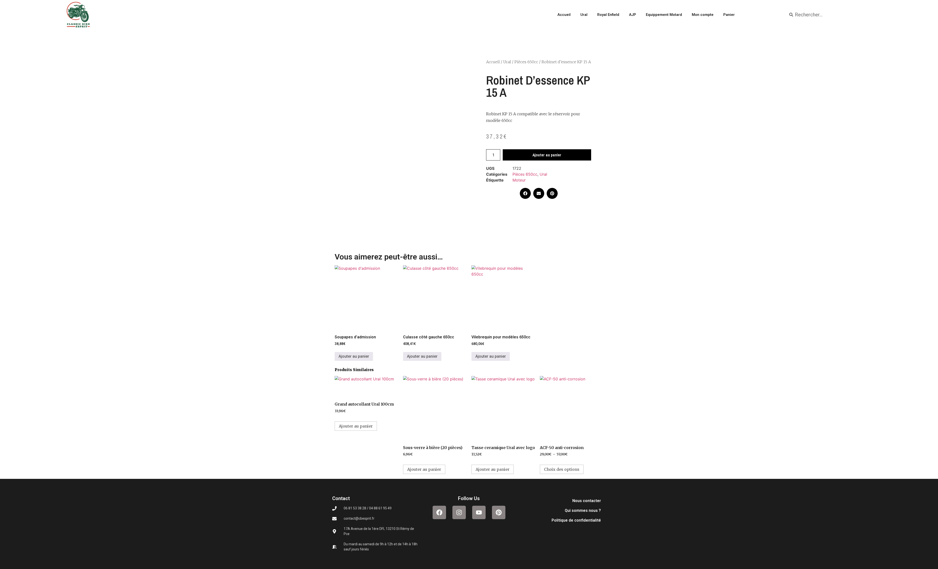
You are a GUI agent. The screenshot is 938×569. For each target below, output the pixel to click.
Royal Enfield (608, 14)
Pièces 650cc (526, 61)
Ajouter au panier (547, 155)
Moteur (519, 180)
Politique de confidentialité (576, 520)
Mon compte (703, 14)
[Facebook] (439, 512)
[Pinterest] (498, 512)
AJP (632, 14)
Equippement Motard (664, 14)
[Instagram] (459, 512)
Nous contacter (586, 500)
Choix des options (561, 469)
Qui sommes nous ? (583, 510)
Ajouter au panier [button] (354, 356)
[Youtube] (479, 512)
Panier (729, 14)
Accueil (564, 14)
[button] (525, 193)
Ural (583, 14)
